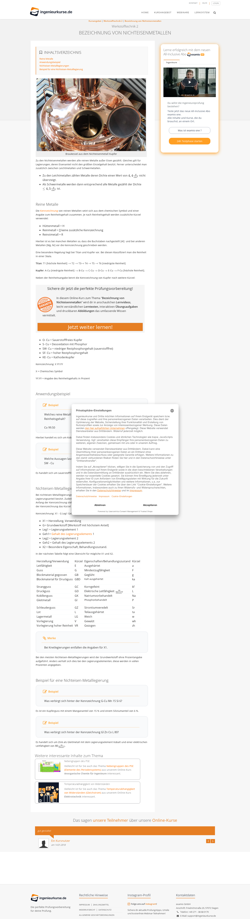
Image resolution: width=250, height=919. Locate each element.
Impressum (84, 904)
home (145, 12)
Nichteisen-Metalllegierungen (54, 65)
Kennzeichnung (49, 210)
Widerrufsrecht (87, 909)
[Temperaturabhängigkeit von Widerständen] (49, 792)
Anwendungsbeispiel (49, 62)
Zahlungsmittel (101, 904)
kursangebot (162, 12)
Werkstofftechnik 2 (113, 21)
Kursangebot (95, 21)
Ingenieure (171, 62)
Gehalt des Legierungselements (72, 534)
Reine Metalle (46, 58)
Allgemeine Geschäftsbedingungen (96, 915)
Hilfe (204, 3)
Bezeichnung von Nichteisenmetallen (143, 21)
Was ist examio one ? (190, 130)
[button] (215, 12)
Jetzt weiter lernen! (90, 326)
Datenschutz (104, 909)
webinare (183, 12)
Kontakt (193, 3)
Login (216, 3)
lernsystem (202, 12)
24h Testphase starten (189, 141)
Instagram (150, 903)
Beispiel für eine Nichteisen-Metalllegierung (61, 69)
